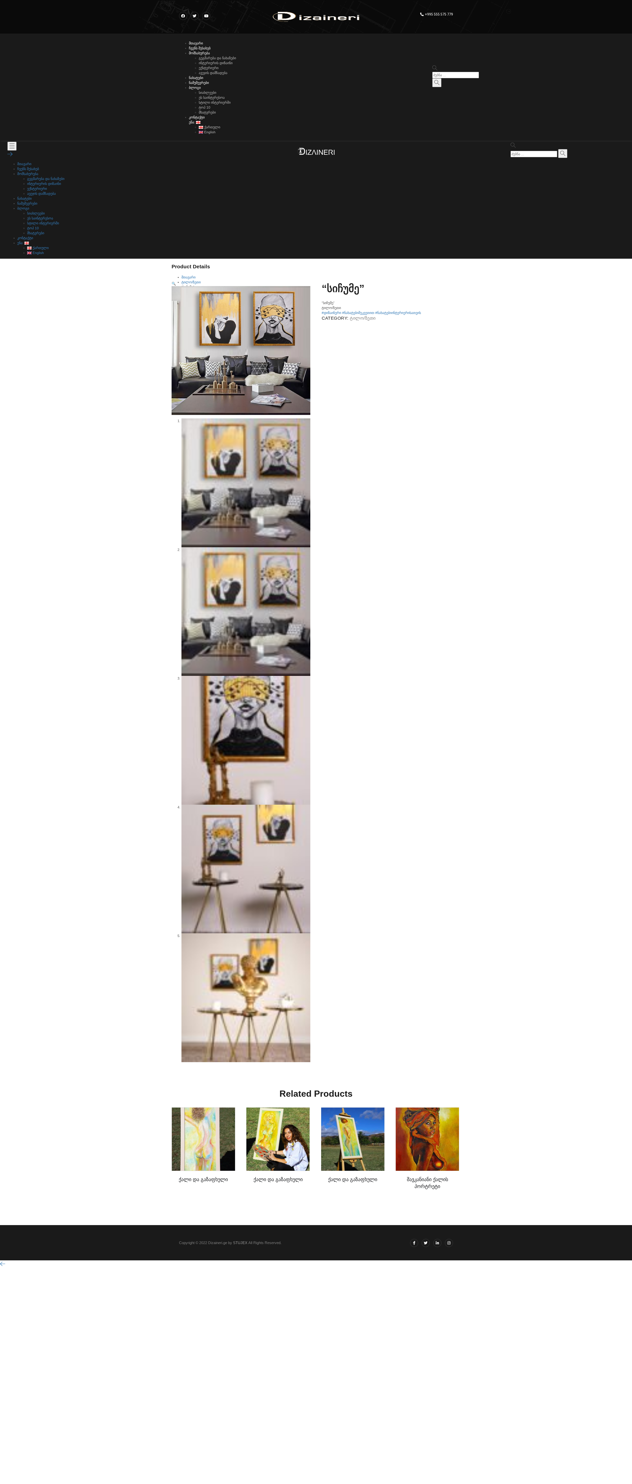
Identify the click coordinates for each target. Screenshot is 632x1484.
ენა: (192, 122)
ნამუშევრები (199, 83)
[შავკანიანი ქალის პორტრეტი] (427, 1139)
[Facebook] (183, 16)
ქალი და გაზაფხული (203, 1179)
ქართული (211, 127)
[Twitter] (426, 1243)
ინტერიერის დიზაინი (216, 63)
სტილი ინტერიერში (215, 102)
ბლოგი (195, 88)
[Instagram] (449, 1243)
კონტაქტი (197, 117)
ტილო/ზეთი (363, 318)
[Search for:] (455, 75)
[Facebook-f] (414, 1243)
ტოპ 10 (204, 107)
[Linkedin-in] (437, 1243)
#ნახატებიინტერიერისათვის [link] (398, 313)
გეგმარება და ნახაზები (217, 58)
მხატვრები (207, 112)
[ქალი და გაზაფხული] (203, 1139)
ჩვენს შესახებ (200, 48)
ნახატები (196, 78)
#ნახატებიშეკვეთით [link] (358, 313)
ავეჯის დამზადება (213, 73)
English (209, 132)
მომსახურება (199, 53)
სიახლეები (207, 93)
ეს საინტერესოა (212, 97)
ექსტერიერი (208, 68)
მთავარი (196, 43)
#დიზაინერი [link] (331, 313)
